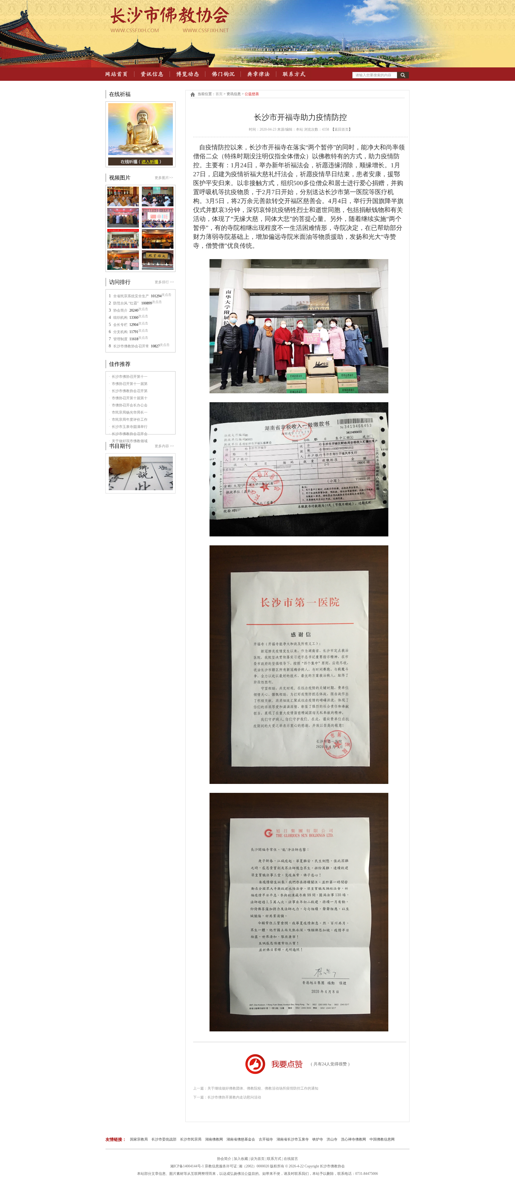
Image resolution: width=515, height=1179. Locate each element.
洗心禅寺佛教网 (353, 1139)
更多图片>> (164, 178)
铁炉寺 (317, 1139)
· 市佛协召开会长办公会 (128, 405)
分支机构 (120, 332)
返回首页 (341, 129)
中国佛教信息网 (382, 1139)
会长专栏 (120, 325)
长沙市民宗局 (190, 1139)
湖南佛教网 (214, 1139)
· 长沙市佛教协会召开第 (128, 391)
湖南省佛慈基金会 (241, 1139)
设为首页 (257, 1159)
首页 (219, 94)
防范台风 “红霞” (126, 303)
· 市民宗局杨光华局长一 (128, 412)
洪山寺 (332, 1139)
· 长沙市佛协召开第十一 (128, 377)
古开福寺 (266, 1139)
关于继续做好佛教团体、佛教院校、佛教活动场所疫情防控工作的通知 (262, 1088)
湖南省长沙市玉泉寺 (293, 1139)
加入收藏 (241, 1159)
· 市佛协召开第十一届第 (128, 384)
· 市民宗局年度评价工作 (128, 419)
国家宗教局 (139, 1139)
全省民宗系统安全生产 (131, 296)
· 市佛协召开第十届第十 (128, 398)
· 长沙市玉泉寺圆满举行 (128, 427)
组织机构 (120, 317)
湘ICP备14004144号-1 (187, 1166)
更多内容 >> (164, 446)
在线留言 (291, 1159)
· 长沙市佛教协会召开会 (128, 434)
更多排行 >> (164, 282)
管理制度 (120, 339)
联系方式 (274, 1159)
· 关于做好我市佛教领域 (128, 441)
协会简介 (120, 310)
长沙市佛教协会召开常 (131, 346)
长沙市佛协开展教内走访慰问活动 (234, 1097)
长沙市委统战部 (163, 1139)
